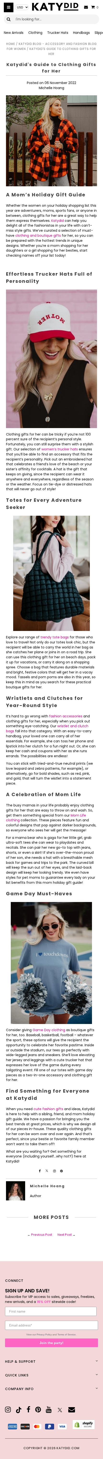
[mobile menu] (8, 7)
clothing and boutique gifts (38, 235)
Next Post (64, 1234)
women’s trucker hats (59, 449)
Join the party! (51, 1343)
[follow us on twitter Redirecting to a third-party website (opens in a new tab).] (59, 1410)
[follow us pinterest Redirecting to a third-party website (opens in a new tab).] (61, 1171)
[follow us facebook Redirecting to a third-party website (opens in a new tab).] (40, 1171)
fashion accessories (65, 716)
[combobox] (51, 19)
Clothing (35, 32)
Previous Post (41, 1234)
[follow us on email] (71, 1409)
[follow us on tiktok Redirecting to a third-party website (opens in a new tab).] (19, 1410)
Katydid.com (68, 1448)
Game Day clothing (49, 1030)
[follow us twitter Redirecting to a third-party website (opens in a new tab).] (47, 1171)
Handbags (81, 32)
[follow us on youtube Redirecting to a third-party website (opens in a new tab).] (49, 1409)
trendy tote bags (54, 637)
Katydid (57, 220)
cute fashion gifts (48, 1109)
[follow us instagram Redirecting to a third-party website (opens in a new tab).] (55, 1171)
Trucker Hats (57, 32)
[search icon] (9, 19)
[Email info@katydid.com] (86, 7)
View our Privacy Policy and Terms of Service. (51, 1334)
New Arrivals (13, 32)
